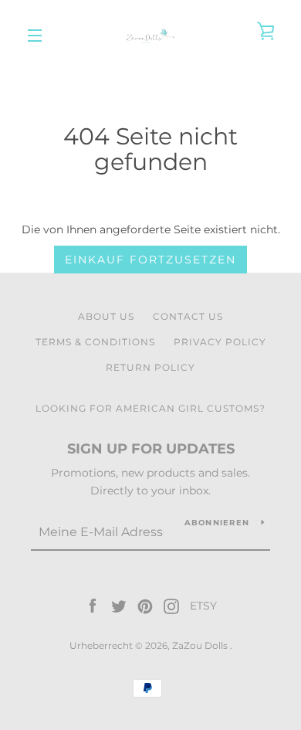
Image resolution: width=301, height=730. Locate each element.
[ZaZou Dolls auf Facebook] (92, 606)
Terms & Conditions (95, 342)
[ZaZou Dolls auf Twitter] (119, 606)
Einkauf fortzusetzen (150, 260)
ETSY (203, 606)
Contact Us (188, 316)
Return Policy (150, 367)
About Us (106, 316)
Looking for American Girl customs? (150, 408)
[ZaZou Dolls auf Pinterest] (145, 606)
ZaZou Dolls (201, 645)
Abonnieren (217, 523)
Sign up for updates (151, 448)
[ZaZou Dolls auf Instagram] (171, 606)
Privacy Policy (220, 342)
